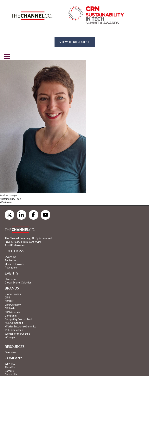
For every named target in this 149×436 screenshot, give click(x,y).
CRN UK (9, 301)
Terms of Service (32, 241)
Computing (11, 315)
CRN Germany (13, 304)
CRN (7, 297)
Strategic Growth (14, 264)
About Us (10, 367)
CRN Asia (10, 308)
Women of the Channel (17, 333)
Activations (11, 267)
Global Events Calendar (18, 282)
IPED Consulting (14, 330)
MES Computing (14, 322)
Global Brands (13, 294)
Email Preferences (15, 245)
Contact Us (11, 374)
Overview (10, 256)
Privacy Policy (12, 241)
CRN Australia (12, 312)
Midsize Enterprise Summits (20, 326)
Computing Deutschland (18, 319)
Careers (9, 370)
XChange (10, 337)
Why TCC (10, 363)
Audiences (10, 260)
